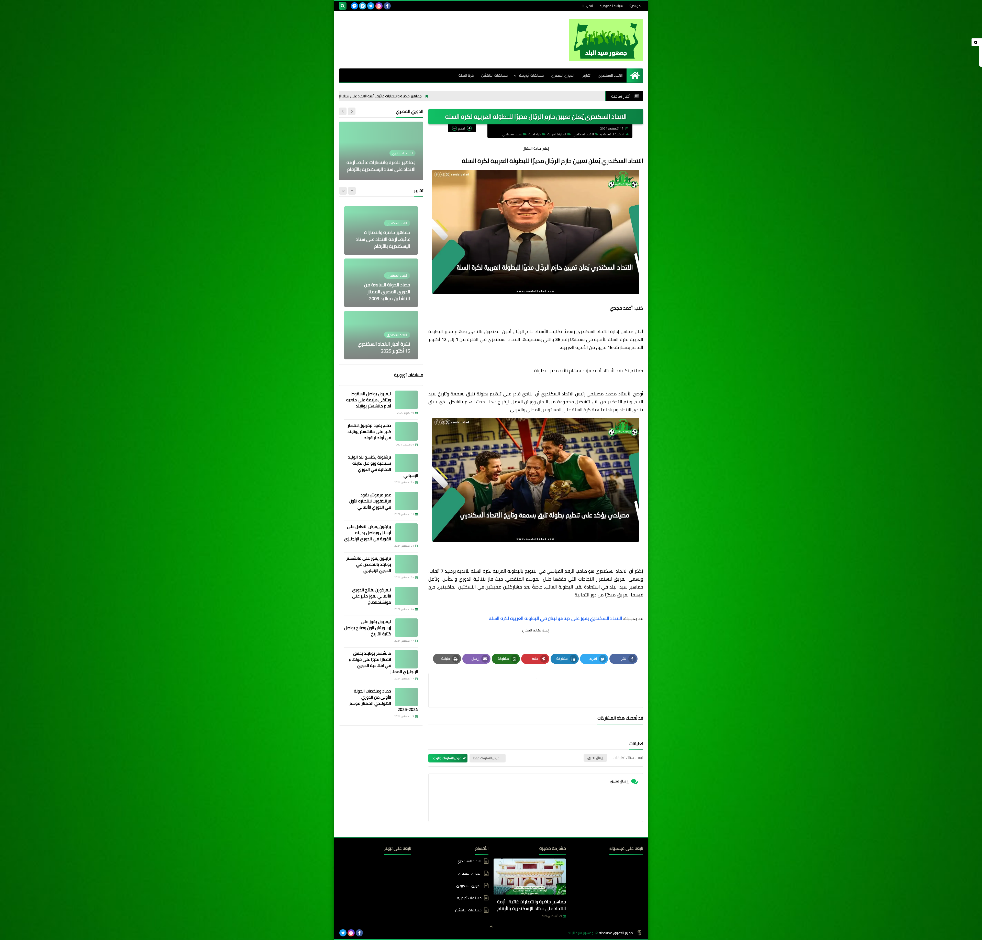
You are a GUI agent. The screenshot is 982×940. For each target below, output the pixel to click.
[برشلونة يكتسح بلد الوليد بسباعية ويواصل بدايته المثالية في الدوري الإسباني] (406, 463)
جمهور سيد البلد (581, 933)
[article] (485, 690)
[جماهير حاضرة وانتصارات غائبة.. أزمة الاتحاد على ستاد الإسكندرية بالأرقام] (530, 878)
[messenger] (354, 5)
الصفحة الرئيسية (613, 134)
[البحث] (343, 6)
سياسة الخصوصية (611, 6)
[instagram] (379, 5)
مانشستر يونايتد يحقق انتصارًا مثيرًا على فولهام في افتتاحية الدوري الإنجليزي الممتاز (383, 662)
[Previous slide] (351, 111)
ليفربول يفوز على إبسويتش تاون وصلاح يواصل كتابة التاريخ (367, 628)
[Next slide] (343, 111)
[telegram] (362, 5)
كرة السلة (466, 75)
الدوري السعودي (469, 885)
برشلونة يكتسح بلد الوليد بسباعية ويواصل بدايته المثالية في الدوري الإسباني (383, 466)
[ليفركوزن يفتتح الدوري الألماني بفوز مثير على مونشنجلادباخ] (406, 596)
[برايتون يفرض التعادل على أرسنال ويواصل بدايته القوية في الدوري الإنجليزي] (406, 532)
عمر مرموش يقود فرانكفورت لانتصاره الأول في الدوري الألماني (370, 501)
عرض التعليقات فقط (486, 758)
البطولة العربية (557, 134)
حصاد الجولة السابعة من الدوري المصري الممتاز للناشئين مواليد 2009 (387, 239)
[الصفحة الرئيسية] (635, 75)
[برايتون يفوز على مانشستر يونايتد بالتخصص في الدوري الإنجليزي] (406, 564)
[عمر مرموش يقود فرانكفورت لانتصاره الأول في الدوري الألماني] (406, 501)
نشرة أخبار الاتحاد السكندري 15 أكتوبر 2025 (384, 295)
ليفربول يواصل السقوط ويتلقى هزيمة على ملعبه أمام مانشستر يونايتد (368, 400)
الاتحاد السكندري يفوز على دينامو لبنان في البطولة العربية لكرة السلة (555, 618)
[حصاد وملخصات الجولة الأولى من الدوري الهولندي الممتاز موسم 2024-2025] (406, 697)
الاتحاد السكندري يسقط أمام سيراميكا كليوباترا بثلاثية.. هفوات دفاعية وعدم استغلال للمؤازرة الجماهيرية (383, 158)
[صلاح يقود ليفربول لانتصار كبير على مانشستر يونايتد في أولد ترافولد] (406, 431)
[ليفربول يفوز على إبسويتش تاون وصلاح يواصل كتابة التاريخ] (406, 627)
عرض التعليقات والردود (446, 758)
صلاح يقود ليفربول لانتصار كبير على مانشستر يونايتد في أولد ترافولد (369, 431)
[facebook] (387, 5)
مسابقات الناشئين (494, 75)
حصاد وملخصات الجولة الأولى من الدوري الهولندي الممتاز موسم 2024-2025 (384, 700)
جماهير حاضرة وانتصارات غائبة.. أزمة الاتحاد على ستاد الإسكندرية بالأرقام (445, 96)
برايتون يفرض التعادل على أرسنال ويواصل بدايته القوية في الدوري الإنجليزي (367, 533)
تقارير (586, 75)
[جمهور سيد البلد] (606, 40)
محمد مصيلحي (512, 134)
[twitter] (370, 5)
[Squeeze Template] (639, 933)
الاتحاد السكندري (610, 75)
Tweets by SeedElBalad (393, 861)
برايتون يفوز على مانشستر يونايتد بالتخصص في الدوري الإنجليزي (368, 564)
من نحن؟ (635, 6)
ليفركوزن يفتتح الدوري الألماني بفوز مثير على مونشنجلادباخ (371, 596)
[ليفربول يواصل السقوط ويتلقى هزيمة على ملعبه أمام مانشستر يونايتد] (406, 400)
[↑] (491, 926)
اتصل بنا (588, 6)
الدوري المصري (563, 75)
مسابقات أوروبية (531, 75)
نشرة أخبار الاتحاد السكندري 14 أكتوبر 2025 (384, 347)
